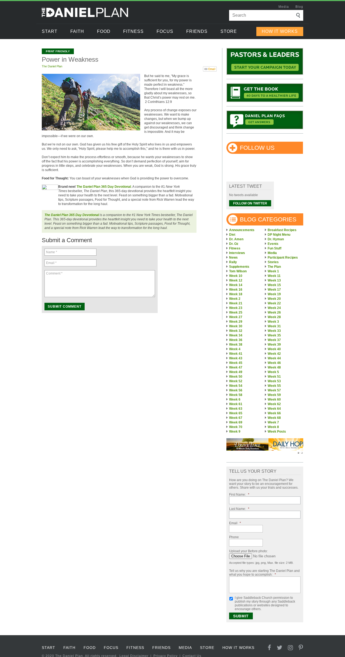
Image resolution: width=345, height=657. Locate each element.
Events (273, 244)
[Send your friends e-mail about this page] (210, 68)
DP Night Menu (279, 235)
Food (104, 31)
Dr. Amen (236, 239)
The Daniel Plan (52, 66)
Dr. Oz (233, 244)
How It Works (280, 31)
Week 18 (235, 294)
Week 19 (274, 294)
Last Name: (239, 509)
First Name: (239, 494)
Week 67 (235, 418)
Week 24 (274, 308)
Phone (234, 537)
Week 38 (235, 344)
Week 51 (274, 376)
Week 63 (235, 409)
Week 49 (235, 372)
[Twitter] (279, 647)
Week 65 (235, 413)
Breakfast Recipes (282, 230)
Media (283, 7)
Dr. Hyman (276, 239)
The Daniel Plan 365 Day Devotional (104, 187)
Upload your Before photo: (248, 551)
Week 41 (235, 354)
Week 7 (273, 422)
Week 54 (235, 386)
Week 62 (274, 404)
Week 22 (274, 303)
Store (228, 31)
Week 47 (235, 367)
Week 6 (234, 399)
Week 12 (235, 280)
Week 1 (273, 271)
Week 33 (274, 331)
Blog (299, 7)
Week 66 (274, 413)
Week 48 (274, 367)
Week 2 (234, 299)
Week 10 (235, 276)
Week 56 (235, 390)
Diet (232, 235)
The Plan (274, 267)
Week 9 (234, 431)
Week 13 (274, 280)
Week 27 (235, 317)
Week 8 (273, 427)
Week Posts (277, 431)
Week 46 (274, 363)
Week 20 (274, 299)
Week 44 (274, 358)
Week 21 (235, 303)
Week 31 (274, 326)
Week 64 (274, 409)
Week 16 (235, 289)
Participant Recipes (283, 257)
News (233, 257)
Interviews (237, 253)
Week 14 (235, 285)
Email (235, 523)
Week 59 (274, 395)
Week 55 (274, 386)
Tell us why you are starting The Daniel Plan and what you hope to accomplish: (264, 572)
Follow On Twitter (250, 203)
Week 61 (235, 404)
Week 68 (274, 418)
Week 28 (274, 317)
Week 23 (235, 308)
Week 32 (235, 331)
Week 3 (273, 322)
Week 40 (274, 349)
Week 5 (273, 372)
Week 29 (235, 322)
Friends (197, 31)
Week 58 (235, 395)
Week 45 (235, 363)
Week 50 (235, 376)
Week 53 (274, 381)
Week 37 (274, 340)
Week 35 (274, 335)
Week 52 (235, 381)
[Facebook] (269, 647)
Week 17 (274, 289)
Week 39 (274, 344)
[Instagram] (290, 647)
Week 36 (235, 340)
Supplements (239, 267)
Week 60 (274, 399)
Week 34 (235, 335)
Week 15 (274, 285)
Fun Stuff (274, 248)
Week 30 (235, 326)
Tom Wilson (238, 271)
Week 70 (235, 427)
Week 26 (274, 312)
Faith (77, 31)
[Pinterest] (301, 647)
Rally (233, 262)
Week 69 (235, 422)
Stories (273, 262)
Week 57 (274, 390)
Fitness (133, 31)
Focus (165, 31)
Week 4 (234, 349)
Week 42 (274, 354)
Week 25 (235, 312)
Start (49, 31)
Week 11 (274, 276)
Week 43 (235, 358)
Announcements (241, 230)
